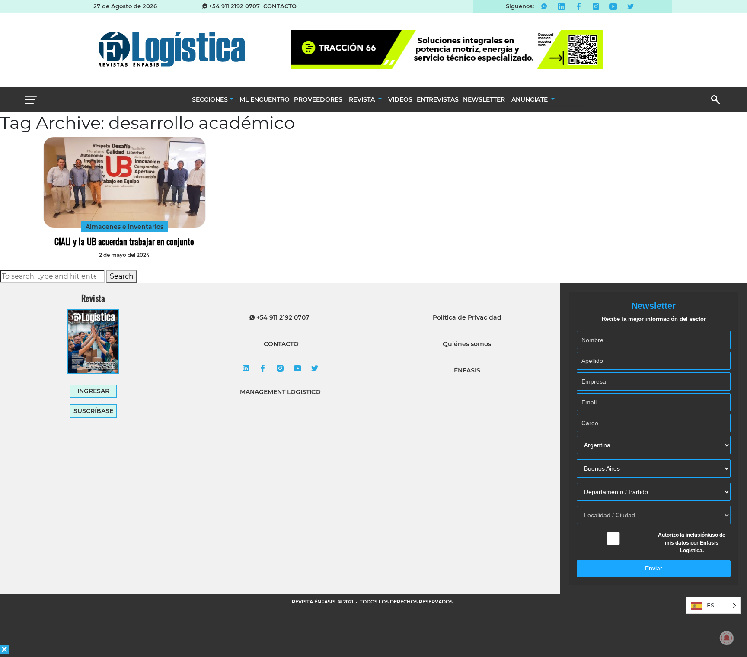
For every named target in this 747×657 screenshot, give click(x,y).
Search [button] (122, 276)
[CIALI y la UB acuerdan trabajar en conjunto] (124, 182)
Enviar (653, 568)
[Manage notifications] (727, 638)
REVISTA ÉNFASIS (314, 602)
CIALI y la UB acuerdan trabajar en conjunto (124, 241)
